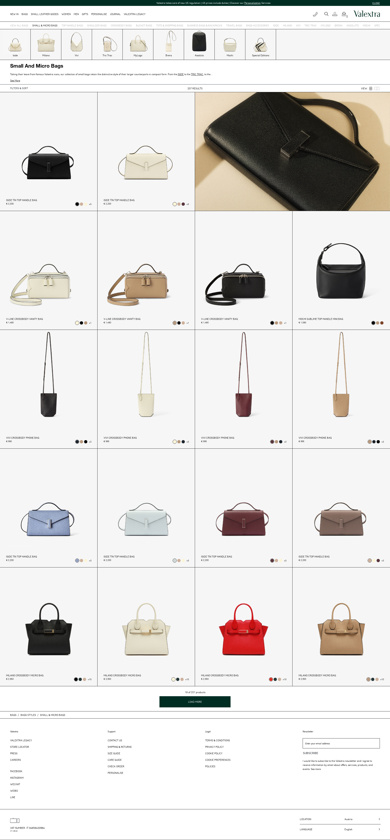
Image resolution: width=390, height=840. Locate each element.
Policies (210, 766)
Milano (287, 25)
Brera (338, 25)
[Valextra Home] (366, 14)
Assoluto (353, 25)
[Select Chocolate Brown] (382, 323)
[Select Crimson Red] (271, 679)
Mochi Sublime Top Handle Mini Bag (321, 319)
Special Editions (260, 55)
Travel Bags (234, 25)
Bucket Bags (144, 25)
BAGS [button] (25, 14)
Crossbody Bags (121, 25)
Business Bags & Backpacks (204, 25)
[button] (336, 14)
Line (12, 797)
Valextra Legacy (21, 740)
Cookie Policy (213, 753)
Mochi (366, 25)
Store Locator (19, 747)
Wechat (15, 784)
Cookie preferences (218, 760)
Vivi (298, 25)
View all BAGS (19, 25)
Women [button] (66, 14)
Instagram (17, 777)
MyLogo (325, 25)
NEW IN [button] (14, 14)
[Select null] (174, 560)
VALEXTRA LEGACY (134, 14)
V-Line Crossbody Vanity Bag (24, 319)
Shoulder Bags (97, 25)
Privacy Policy (214, 747)
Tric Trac (310, 25)
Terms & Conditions (217, 740)
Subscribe (310, 753)
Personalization (217, 3)
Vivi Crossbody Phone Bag (22, 437)
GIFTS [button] (85, 14)
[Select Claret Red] (183, 204)
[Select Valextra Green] (80, 679)
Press (13, 753)
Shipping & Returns (120, 747)
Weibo (14, 790)
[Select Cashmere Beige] (85, 323)
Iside (276, 25)
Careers (15, 760)
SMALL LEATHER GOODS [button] (44, 14)
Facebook (16, 771)
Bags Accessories (257, 25)
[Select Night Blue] (77, 441)
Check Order (116, 766)
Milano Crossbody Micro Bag (24, 675)
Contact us (115, 740)
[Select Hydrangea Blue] (77, 560)
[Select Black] (77, 204)
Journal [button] (115, 14)
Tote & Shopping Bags (169, 25)
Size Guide (114, 753)
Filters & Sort (19, 88)
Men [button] (76, 14)
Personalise (99, 14)
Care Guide (115, 760)
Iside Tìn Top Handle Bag (21, 200)
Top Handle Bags (72, 25)
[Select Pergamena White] (85, 204)
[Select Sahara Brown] (81, 204)
